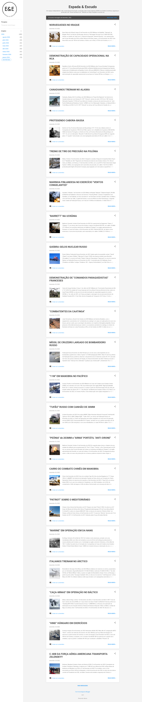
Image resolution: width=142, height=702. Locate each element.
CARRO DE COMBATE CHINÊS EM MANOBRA (74, 468)
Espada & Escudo (83, 7)
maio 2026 (6, 46)
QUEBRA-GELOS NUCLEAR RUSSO (68, 246)
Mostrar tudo (112, 17)
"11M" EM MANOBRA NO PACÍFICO (68, 376)
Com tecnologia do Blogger (82, 692)
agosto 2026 (6, 37)
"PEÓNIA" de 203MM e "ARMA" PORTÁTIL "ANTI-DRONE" (80, 437)
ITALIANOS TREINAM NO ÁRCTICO (68, 561)
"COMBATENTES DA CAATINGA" (67, 311)
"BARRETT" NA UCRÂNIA (63, 216)
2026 (2, 34)
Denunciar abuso (82, 698)
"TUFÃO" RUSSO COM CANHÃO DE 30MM (72, 406)
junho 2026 (6, 43)
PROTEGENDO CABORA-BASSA (66, 120)
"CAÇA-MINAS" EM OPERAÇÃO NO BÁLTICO (73, 592)
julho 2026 (6, 40)
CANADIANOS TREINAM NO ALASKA (69, 89)
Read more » (112, 46)
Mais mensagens (83, 685)
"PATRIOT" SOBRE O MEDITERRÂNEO (69, 499)
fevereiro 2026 (7, 54)
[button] (115, 24)
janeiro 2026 (6, 57)
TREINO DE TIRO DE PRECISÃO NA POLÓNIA (73, 151)
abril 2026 (5, 49)
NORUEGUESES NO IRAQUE (64, 24)
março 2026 (6, 51)
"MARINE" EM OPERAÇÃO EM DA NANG (71, 530)
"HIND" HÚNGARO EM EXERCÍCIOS (68, 623)
